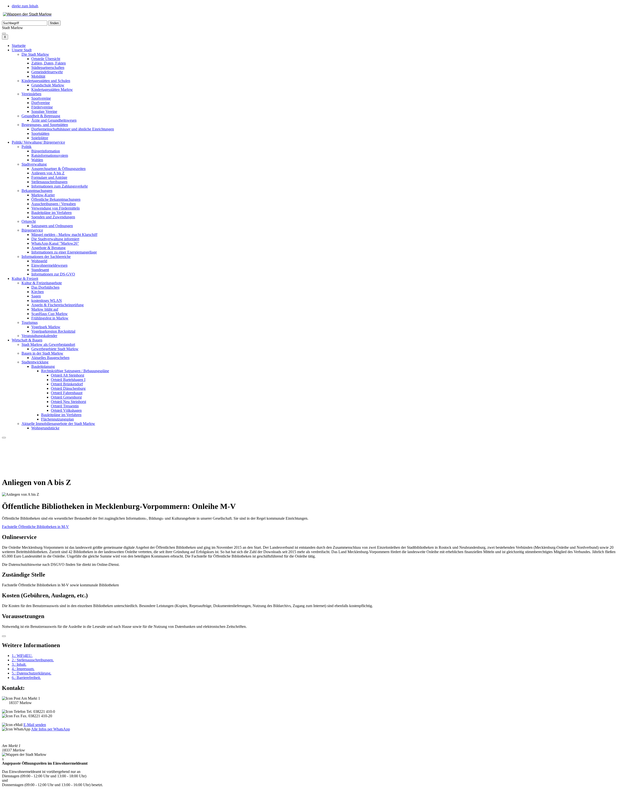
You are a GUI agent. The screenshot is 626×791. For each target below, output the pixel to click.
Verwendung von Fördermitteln (55, 208)
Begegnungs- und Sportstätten (45, 125)
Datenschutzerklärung (31, 673)
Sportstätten (40, 133)
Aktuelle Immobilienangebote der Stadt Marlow (58, 424)
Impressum (23, 669)
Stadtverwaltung (34, 164)
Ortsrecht (29, 221)
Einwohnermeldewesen (49, 265)
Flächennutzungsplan (57, 419)
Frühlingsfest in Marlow (49, 318)
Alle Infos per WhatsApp (50, 729)
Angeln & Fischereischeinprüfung (57, 305)
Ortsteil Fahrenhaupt (66, 393)
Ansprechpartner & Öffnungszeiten (58, 169)
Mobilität (38, 76)
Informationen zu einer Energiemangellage (64, 252)
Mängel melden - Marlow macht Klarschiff (64, 234)
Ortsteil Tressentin (65, 406)
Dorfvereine (40, 103)
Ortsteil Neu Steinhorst (68, 402)
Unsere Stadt (22, 50)
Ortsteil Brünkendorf (67, 384)
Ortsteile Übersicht (45, 59)
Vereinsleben (31, 94)
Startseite (19, 45)
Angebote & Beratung (48, 248)
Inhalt (19, 664)
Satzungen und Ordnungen (52, 226)
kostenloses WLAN (46, 300)
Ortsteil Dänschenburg (68, 388)
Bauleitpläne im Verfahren (51, 213)
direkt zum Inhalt (25, 6)
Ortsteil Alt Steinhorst (67, 375)
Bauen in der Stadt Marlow (42, 353)
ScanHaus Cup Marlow (49, 314)
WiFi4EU (22, 656)
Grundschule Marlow (47, 85)
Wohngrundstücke (45, 428)
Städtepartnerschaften (47, 67)
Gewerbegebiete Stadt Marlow (54, 349)
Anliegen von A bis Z (48, 173)
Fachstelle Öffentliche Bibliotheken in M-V (35, 527)
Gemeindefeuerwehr (47, 72)
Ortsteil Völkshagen (66, 410)
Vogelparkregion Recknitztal (53, 331)
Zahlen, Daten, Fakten (48, 63)
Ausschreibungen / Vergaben (53, 204)
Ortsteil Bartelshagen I (68, 380)
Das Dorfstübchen (45, 287)
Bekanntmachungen (37, 191)
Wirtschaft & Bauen (27, 340)
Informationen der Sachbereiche (46, 256)
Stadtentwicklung (35, 362)
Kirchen (37, 292)
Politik (27, 147)
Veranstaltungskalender (39, 336)
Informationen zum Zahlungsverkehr (59, 186)
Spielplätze (39, 138)
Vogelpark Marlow (45, 327)
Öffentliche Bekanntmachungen (55, 199)
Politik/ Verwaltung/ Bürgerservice (38, 142)
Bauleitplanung (43, 366)
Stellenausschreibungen (49, 182)
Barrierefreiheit (26, 677)
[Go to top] (4, 636)
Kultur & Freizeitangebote (42, 283)
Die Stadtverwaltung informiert (55, 239)
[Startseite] (27, 14)
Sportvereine (41, 98)
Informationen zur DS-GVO (53, 274)
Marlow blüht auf (44, 309)
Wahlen (37, 160)
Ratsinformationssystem (49, 155)
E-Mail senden (34, 725)
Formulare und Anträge (49, 177)
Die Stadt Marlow (35, 54)
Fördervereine (42, 107)
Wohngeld (39, 261)
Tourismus (30, 322)
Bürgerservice (32, 230)
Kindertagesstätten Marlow (52, 89)
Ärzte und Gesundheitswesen (54, 120)
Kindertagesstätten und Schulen (46, 81)
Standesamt (40, 270)
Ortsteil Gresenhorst (66, 397)
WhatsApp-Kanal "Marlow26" (55, 243)
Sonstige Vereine (44, 111)
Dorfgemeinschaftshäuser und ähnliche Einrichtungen (72, 129)
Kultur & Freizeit (25, 278)
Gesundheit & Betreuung (41, 116)
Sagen (36, 296)
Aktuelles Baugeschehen (50, 358)
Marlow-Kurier (43, 195)
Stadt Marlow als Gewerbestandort (48, 344)
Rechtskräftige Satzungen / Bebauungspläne (75, 371)
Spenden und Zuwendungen (53, 217)
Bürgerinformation (45, 151)
